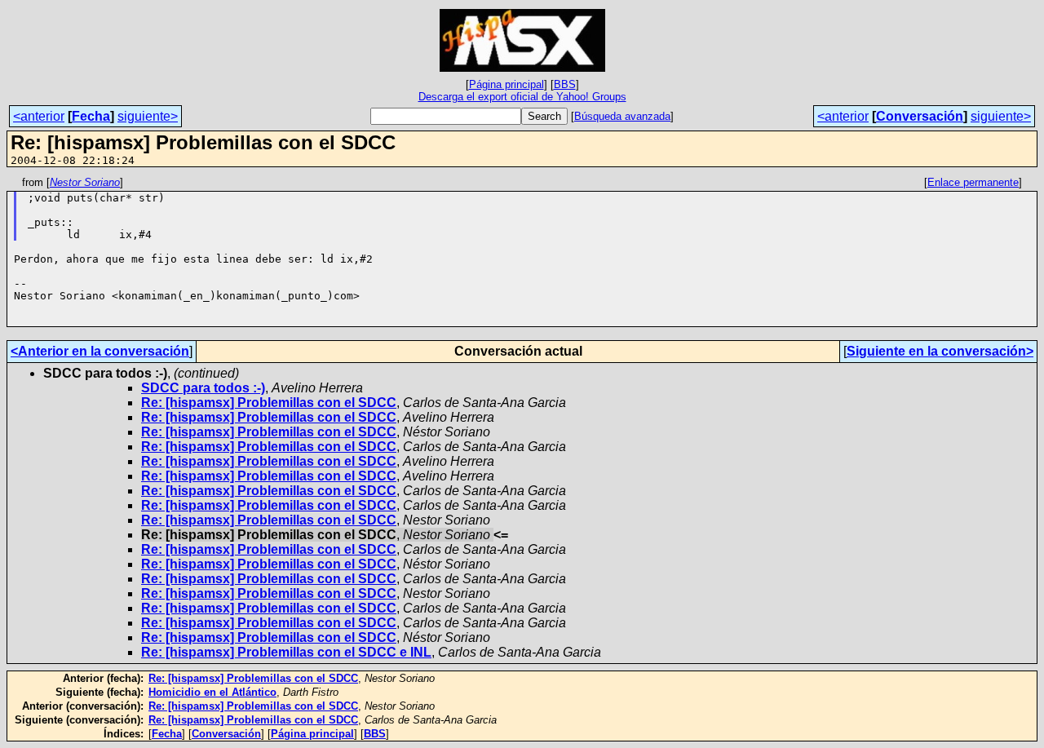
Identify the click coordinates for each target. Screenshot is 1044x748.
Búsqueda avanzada (622, 116)
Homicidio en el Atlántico (212, 692)
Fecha (91, 116)
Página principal (506, 84)
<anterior (38, 116)
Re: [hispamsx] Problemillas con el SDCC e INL (286, 652)
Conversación (919, 116)
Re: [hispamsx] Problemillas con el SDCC (268, 402)
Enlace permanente (973, 182)
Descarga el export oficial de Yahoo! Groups (522, 97)
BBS (565, 84)
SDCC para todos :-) (203, 388)
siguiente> (147, 116)
